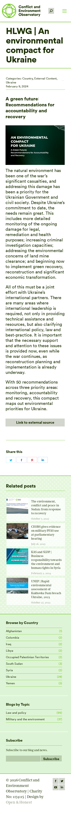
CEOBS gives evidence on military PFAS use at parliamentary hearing (46, 533)
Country (27, 78)
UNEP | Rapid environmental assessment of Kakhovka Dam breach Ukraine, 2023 (46, 589)
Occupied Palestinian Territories (27, 657)
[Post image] (17, 506)
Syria (9, 670)
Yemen (10, 683)
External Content (45, 78)
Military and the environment (25, 719)
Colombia (12, 637)
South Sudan (14, 664)
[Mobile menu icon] (64, 11)
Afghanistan (14, 631)
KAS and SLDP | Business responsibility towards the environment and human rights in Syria (46, 560)
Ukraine (11, 82)
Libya (9, 650)
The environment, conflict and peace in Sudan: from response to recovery (46, 507)
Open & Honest (19, 802)
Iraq (8, 644)
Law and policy (16, 713)
